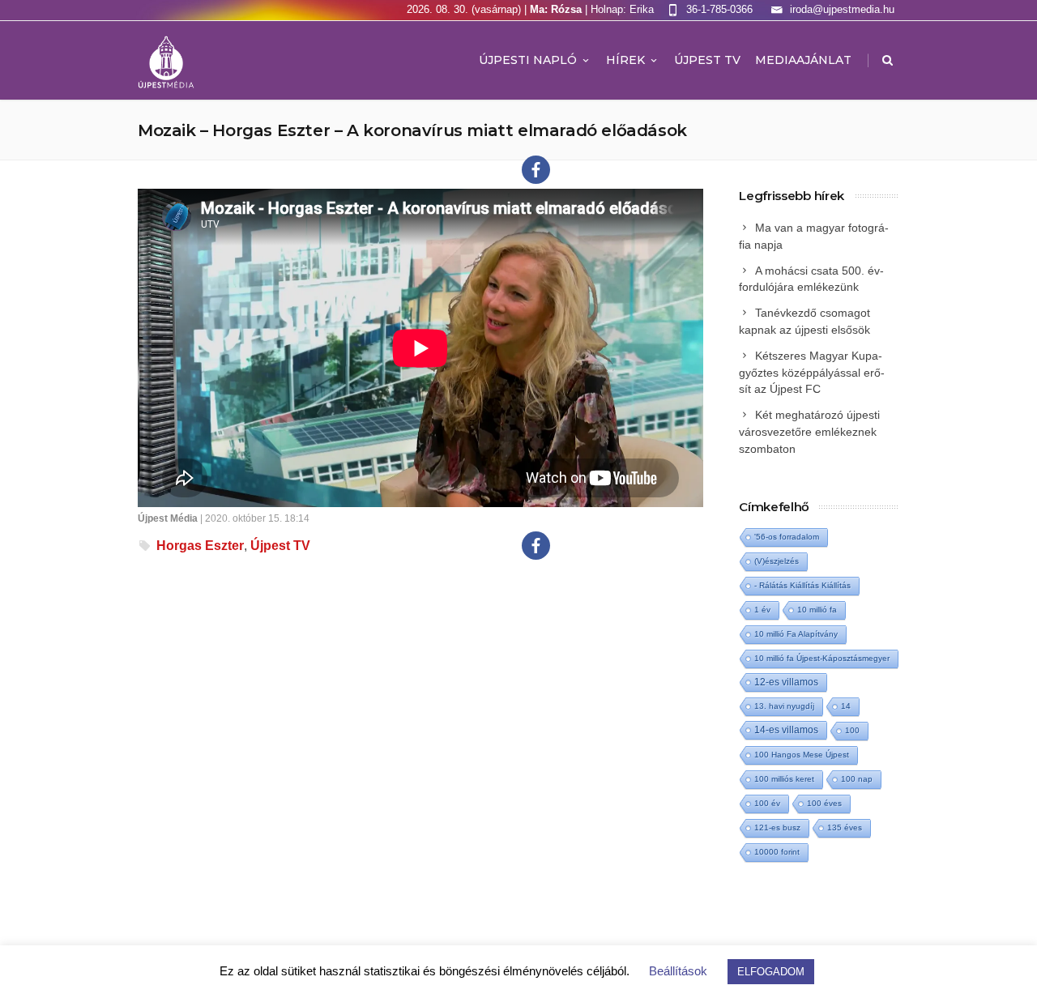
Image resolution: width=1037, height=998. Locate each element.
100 (852, 730)
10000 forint (777, 851)
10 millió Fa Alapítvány (796, 633)
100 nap (857, 778)
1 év (762, 609)
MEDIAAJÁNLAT (803, 60)
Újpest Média (168, 518)
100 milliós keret (784, 778)
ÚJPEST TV (707, 60)
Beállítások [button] (678, 971)
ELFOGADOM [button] (770, 972)
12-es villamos (786, 681)
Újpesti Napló (528, 60)
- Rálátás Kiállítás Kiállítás (802, 585)
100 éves (824, 803)
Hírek (625, 60)
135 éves (844, 827)
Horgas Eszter (200, 545)
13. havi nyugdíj (784, 706)
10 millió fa (817, 609)
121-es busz (777, 827)
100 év (767, 803)
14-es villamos (786, 730)
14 (846, 706)
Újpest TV (280, 545)
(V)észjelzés (776, 561)
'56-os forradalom (786, 536)
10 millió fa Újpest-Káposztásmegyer (822, 658)
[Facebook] (536, 170)
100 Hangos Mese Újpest (801, 754)
